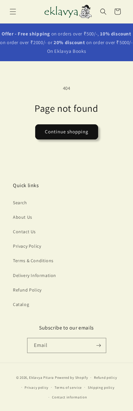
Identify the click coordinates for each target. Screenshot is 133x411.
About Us (22, 217)
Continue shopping (66, 132)
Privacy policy (36, 387)
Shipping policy (101, 387)
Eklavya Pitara (41, 377)
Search (20, 203)
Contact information (69, 397)
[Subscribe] (99, 345)
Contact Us (24, 231)
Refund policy (105, 377)
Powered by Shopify (71, 377)
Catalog (21, 304)
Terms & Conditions (33, 260)
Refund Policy (27, 290)
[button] (13, 12)
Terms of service (68, 387)
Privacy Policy (27, 246)
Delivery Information (34, 275)
